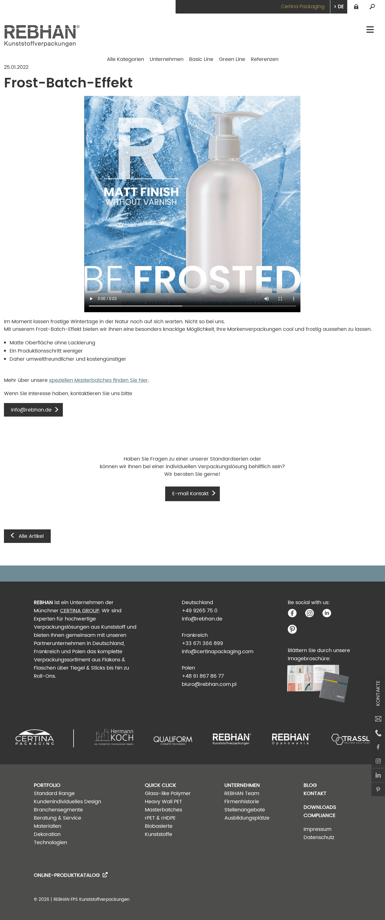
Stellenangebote (244, 810)
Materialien (47, 826)
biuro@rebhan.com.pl (209, 684)
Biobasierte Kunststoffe (158, 830)
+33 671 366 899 (202, 643)
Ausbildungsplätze (246, 818)
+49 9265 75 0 (199, 611)
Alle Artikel (31, 536)
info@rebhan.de (202, 619)
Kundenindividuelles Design (67, 802)
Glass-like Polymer (168, 793)
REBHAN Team (241, 793)
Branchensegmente (58, 810)
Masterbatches (163, 810)
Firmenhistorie (241, 802)
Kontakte (378, 693)
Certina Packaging (302, 7)
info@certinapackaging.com (217, 652)
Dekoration (47, 834)
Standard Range (54, 793)
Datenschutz (319, 837)
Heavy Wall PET (163, 802)
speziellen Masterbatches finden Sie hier (98, 380)
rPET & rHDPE (160, 818)
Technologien (50, 842)
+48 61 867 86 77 (203, 676)
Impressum (317, 829)
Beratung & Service (57, 818)
